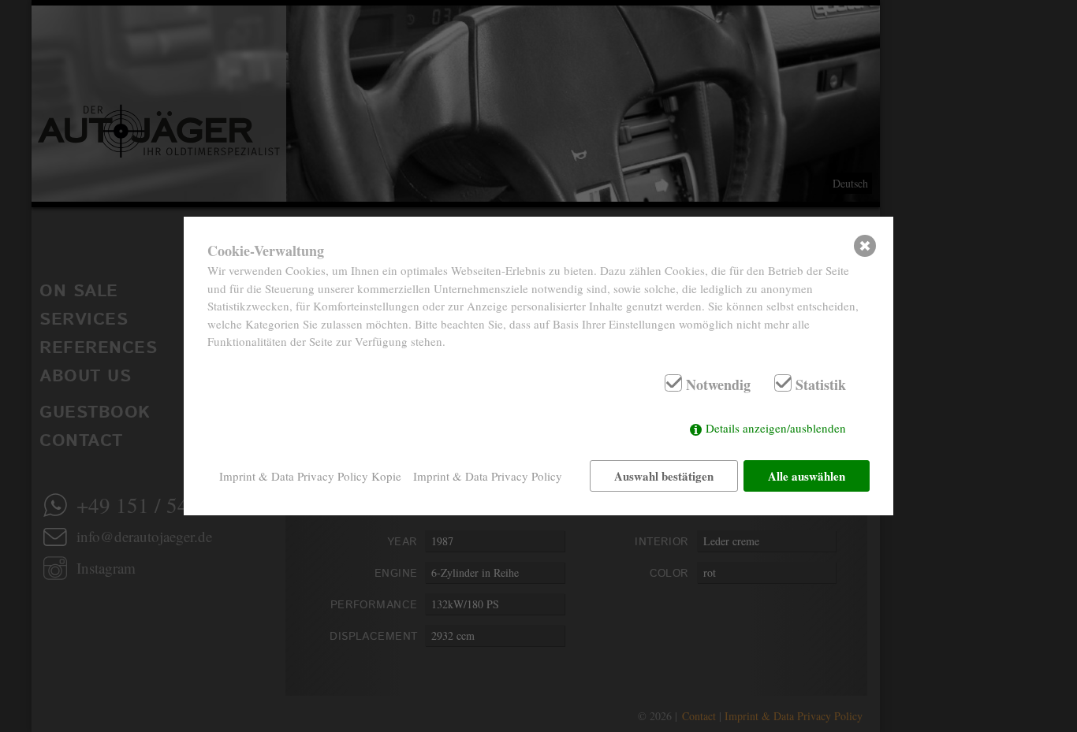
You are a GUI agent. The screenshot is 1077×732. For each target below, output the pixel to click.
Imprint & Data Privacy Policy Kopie (310, 476)
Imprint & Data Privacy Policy (487, 476)
